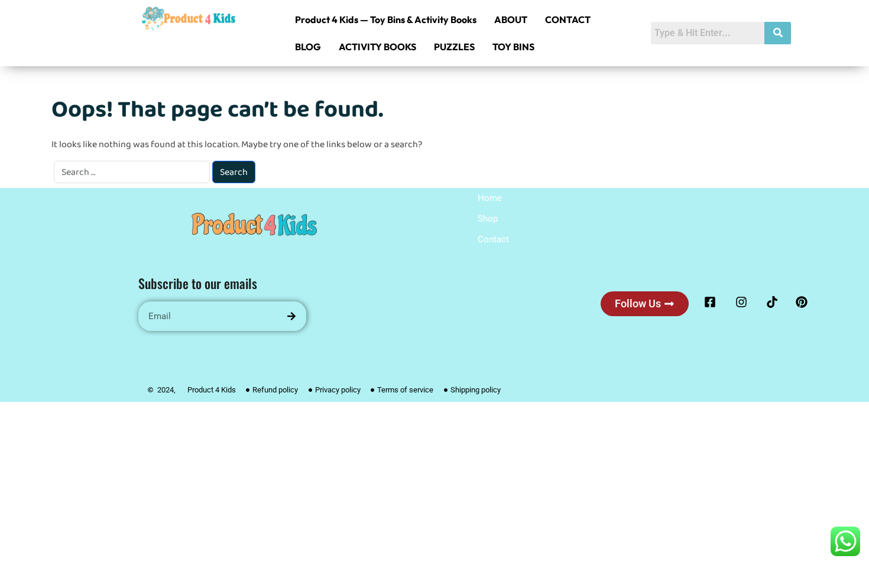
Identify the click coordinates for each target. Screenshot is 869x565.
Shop (488, 218)
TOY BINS (513, 47)
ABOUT (510, 19)
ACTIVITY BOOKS (377, 47)
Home (490, 198)
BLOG (308, 47)
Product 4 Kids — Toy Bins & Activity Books (385, 19)
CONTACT (568, 19)
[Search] (291, 316)
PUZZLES (454, 47)
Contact (493, 239)
